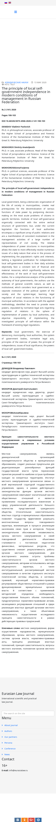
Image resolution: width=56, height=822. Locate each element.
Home (11, 51)
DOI (19, 51)
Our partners (10, 737)
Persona (8, 742)
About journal (11, 725)
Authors (8, 731)
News (7, 754)
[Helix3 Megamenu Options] (15, 12)
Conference (10, 748)
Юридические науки (34, 51)
